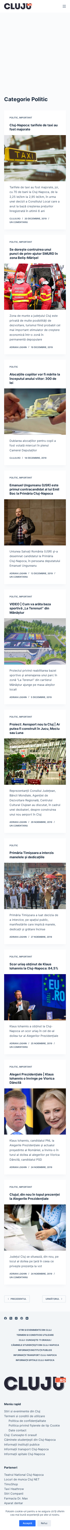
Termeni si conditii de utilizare (35, 1335)
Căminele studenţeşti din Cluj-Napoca (35, 1345)
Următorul (52, 1299)
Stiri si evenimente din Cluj (35, 1330)
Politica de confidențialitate (27, 1421)
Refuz (44, 1523)
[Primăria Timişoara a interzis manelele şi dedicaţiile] (35, 886)
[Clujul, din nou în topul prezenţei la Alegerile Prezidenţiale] (35, 1227)
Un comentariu (19, 222)
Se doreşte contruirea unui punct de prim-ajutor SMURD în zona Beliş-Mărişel (34, 254)
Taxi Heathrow (14, 1489)
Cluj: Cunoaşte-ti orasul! (35, 1340)
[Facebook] (5, 1318)
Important (25, 117)
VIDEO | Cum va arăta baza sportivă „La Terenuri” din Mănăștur (30, 608)
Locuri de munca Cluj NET (21, 1479)
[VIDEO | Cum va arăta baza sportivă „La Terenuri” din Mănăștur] (35, 641)
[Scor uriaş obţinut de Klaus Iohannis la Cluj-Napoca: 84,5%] (35, 997)
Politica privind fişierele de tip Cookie (34, 1425)
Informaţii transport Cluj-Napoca (35, 1355)
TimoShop (11, 1484)
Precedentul (18, 1299)
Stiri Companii (13, 1493)
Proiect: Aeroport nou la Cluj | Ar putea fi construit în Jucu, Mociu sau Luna (35, 728)
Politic (14, 117)
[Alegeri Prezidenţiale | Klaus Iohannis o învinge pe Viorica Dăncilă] (35, 1111)
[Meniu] (64, 6)
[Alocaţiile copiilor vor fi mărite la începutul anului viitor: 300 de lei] (35, 411)
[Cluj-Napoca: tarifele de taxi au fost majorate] (35, 158)
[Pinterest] (21, 1318)
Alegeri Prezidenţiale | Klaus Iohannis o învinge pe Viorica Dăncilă (32, 1078)
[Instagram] (16, 1318)
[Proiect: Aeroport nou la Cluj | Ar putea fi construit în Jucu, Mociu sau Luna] (35, 761)
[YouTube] (27, 1318)
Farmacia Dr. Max (16, 1498)
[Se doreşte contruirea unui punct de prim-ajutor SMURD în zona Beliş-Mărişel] (35, 287)
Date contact (17, 1430)
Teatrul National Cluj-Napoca (24, 1474)
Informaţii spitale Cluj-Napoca (35, 1360)
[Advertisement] (35, 49)
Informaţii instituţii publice (35, 1350)
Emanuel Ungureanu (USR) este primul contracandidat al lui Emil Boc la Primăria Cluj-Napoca (34, 489)
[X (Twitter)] (11, 1318)
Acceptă (27, 1523)
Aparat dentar (13, 1503)
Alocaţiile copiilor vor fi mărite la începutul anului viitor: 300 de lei (35, 378)
